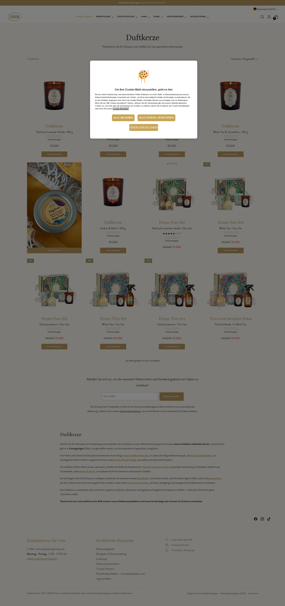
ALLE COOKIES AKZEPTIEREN (156, 118)
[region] (143, 100)
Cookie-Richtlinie (120, 109)
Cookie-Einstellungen (143, 127)
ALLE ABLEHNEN (123, 118)
